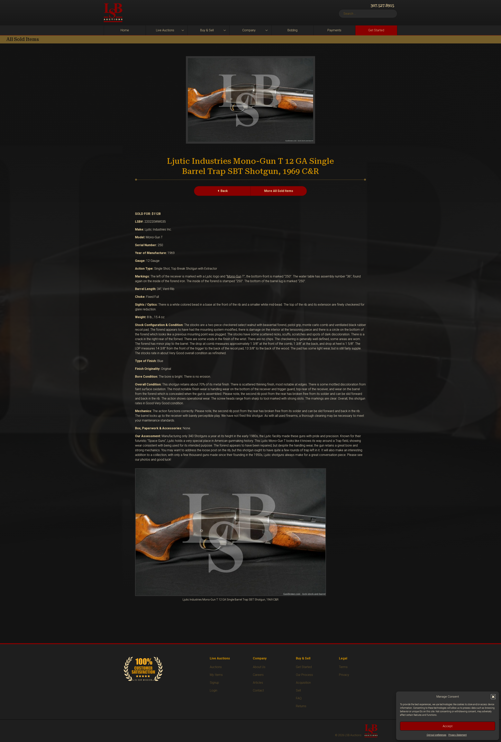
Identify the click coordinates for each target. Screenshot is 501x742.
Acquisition (303, 682)
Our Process (304, 675)
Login (213, 690)
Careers (258, 675)
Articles (258, 682)
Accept (447, 726)
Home (125, 30)
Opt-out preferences (436, 735)
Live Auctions (165, 30)
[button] (493, 697)
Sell (298, 690)
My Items (216, 675)
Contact (258, 690)
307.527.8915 (382, 5)
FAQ (299, 698)
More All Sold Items (278, 191)
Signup (214, 682)
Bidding (292, 30)
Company (249, 30)
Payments (334, 30)
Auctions (216, 667)
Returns (301, 706)
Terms (343, 667)
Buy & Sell (207, 30)
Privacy (344, 675)
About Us (259, 667)
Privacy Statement (457, 735)
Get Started (376, 30)
